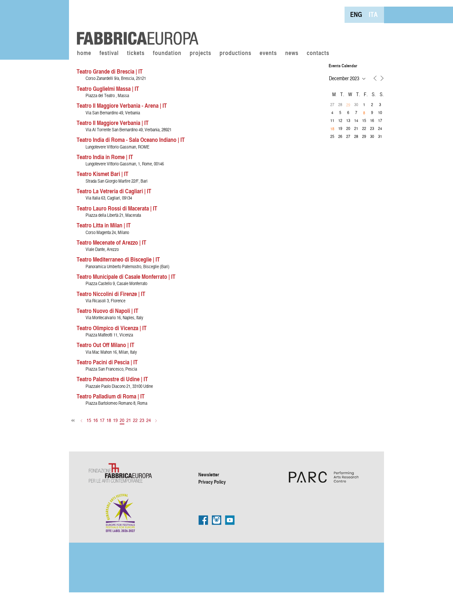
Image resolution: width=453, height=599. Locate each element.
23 (142, 420)
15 (89, 420)
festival (109, 53)
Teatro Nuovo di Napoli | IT (107, 310)
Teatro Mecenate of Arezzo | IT (111, 242)
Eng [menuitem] (356, 14)
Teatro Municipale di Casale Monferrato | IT (126, 276)
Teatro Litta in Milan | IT (104, 225)
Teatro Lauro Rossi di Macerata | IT (117, 208)
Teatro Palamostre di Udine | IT (112, 379)
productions (235, 53)
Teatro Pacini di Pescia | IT (107, 362)
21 (128, 420)
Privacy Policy (212, 481)
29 (348, 105)
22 (135, 420)
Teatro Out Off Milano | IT (105, 344)
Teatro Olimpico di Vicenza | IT (112, 328)
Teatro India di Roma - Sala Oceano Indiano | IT (131, 139)
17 (102, 420)
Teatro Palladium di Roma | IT (111, 396)
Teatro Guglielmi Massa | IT (108, 88)
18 (108, 420)
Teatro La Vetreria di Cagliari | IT (114, 191)
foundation (167, 53)
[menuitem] (356, 14)
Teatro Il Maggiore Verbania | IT (113, 122)
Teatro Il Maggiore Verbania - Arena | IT (122, 105)
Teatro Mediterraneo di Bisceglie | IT (118, 259)
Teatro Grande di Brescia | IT (110, 71)
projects (200, 53)
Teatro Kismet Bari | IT (102, 173)
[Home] (135, 23)
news (291, 53)
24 (148, 420)
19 (115, 420)
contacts (318, 53)
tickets (136, 53)
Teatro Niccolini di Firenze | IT (111, 293)
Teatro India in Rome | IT (105, 156)
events (268, 53)
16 (95, 420)
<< (73, 420)
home (84, 53)
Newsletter (208, 474)
